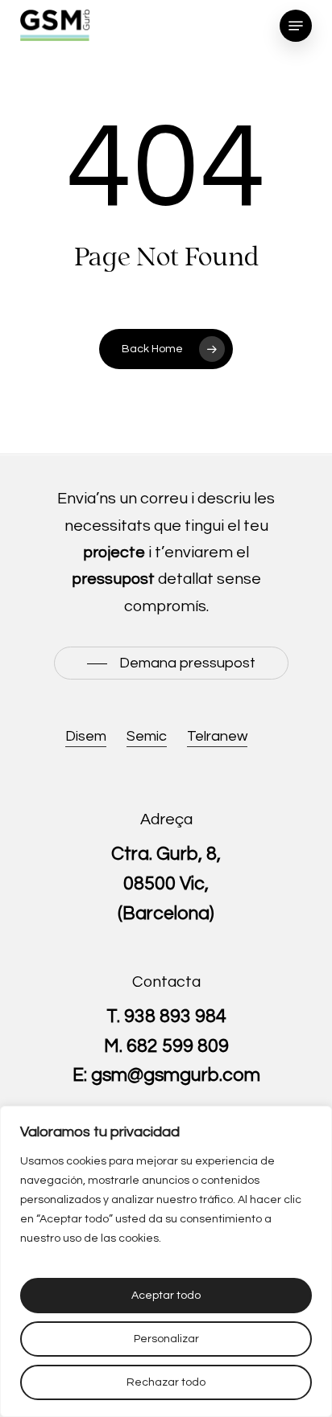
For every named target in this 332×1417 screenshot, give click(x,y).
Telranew (217, 736)
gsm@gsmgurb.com (175, 1075)
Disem (85, 736)
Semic (147, 736)
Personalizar (166, 1339)
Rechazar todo (166, 1382)
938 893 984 (175, 1016)
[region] (166, 1261)
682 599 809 (178, 1046)
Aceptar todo (166, 1295)
